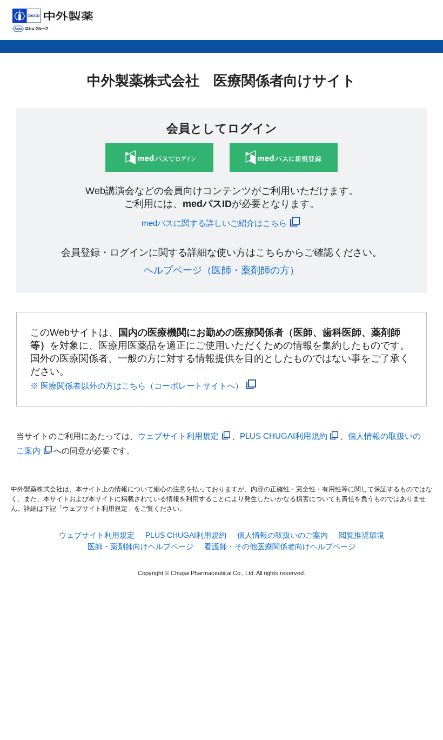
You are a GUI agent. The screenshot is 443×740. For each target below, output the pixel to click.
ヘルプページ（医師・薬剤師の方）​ (221, 270)
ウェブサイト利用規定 (178, 436)
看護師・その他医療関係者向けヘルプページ (279, 546)
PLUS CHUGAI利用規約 (283, 436)
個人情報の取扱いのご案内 (282, 535)
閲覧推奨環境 (361, 535)
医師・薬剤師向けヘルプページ (140, 546)
